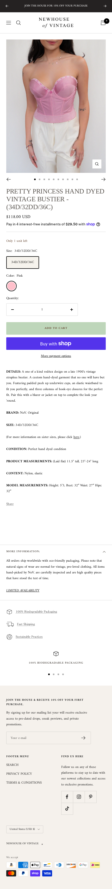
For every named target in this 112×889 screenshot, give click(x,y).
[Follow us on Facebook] (67, 797)
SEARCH (12, 765)
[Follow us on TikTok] (67, 808)
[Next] (103, 179)
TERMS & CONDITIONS (24, 783)
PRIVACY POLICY (19, 774)
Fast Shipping (26, 624)
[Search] (18, 22)
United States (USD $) (22, 829)
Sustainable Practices (29, 637)
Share (10, 504)
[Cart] (103, 22)
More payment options (56, 356)
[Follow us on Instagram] (79, 797)
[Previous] (8, 179)
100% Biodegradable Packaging (36, 612)
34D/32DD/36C (22, 262)
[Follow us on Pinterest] (90, 797)
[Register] (83, 738)
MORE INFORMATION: (23, 551)
